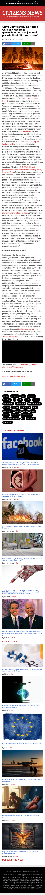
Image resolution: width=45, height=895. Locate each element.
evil (15, 400)
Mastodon (8, 44)
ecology (35, 407)
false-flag (27, 400)
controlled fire (7, 422)
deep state (15, 407)
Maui (22, 418)
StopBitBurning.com (13, 3)
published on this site (32, 885)
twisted (20, 400)
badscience (15, 415)
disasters (18, 411)
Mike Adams (31, 396)
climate (25, 411)
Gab (26, 44)
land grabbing (31, 418)
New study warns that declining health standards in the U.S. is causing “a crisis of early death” (22, 559)
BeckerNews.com (21, 376)
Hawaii (23, 396)
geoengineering (8, 403)
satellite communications (11, 418)
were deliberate (24, 131)
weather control (8, 411)
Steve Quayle (7, 400)
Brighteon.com (8, 376)
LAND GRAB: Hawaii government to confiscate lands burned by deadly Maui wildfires (22, 169)
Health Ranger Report (11, 337)
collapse (6, 396)
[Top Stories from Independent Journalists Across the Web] (22, 18)
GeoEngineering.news (27, 329)
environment (15, 396)
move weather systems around (14, 213)
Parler (17, 44)
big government (21, 403)
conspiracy (36, 400)
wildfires (32, 411)
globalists (6, 415)
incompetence (25, 407)
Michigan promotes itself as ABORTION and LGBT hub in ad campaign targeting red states (21, 495)
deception (6, 407)
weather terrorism (26, 415)
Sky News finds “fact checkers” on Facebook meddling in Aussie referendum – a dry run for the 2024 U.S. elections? (21, 463)
